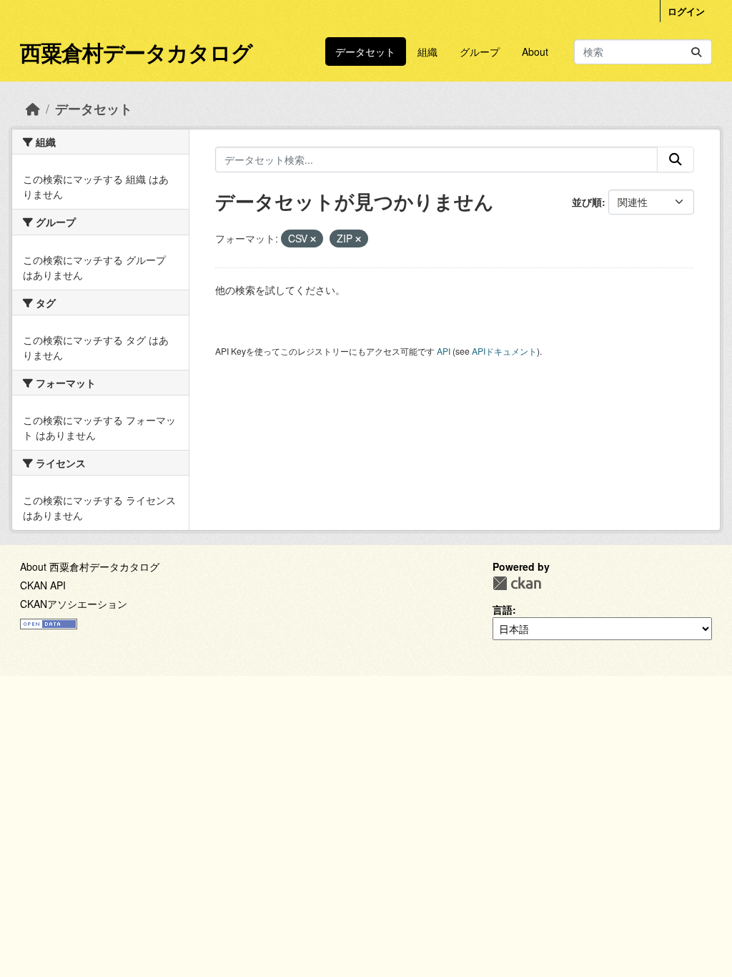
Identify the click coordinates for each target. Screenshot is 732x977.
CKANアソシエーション (73, 603)
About (535, 51)
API (443, 351)
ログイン (686, 11)
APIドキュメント (504, 351)
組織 (427, 51)
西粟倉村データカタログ (136, 51)
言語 (503, 609)
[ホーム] (33, 108)
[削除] (313, 239)
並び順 (587, 202)
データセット (365, 51)
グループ (480, 51)
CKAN (517, 583)
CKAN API (43, 585)
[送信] (696, 51)
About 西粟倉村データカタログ (89, 566)
